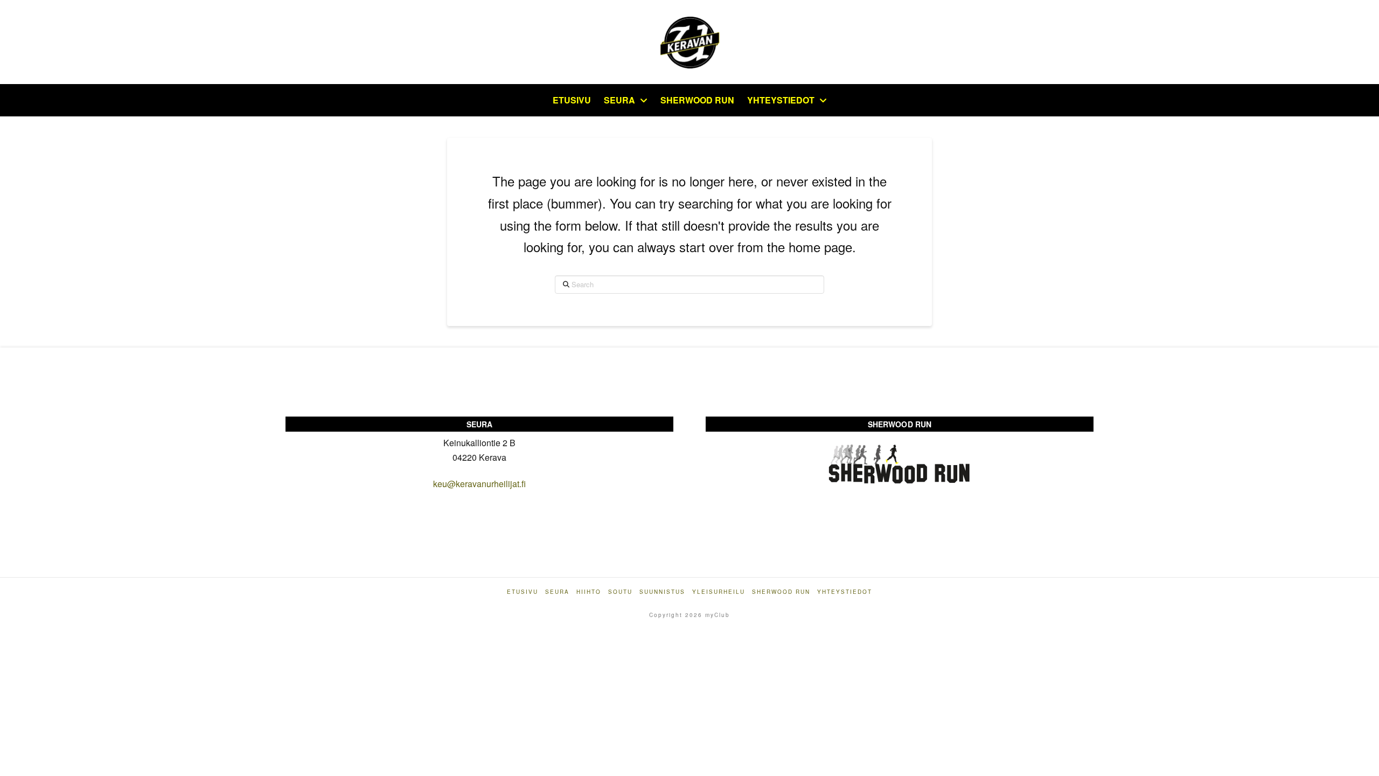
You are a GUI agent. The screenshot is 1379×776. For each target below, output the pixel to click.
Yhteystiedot (844, 591)
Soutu (620, 591)
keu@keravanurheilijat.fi (479, 483)
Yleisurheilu (718, 591)
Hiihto (588, 591)
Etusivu (522, 591)
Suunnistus (662, 591)
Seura (557, 591)
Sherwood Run (781, 591)
